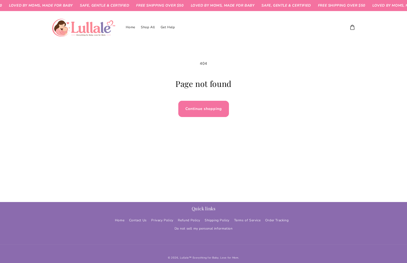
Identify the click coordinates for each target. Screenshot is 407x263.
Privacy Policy (162, 220)
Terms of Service (247, 220)
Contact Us (138, 220)
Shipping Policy (217, 220)
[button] (352, 27)
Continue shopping (203, 108)
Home (119, 220)
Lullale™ (186, 257)
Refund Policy (189, 220)
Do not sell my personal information (204, 228)
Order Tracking (277, 220)
